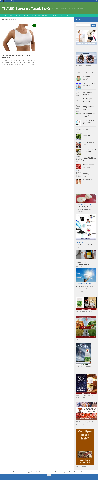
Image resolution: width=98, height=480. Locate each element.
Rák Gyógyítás (17, 15)
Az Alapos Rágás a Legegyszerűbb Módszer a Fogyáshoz (88, 78)
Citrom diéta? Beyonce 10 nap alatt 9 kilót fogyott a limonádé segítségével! (89, 115)
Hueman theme (18, 476)
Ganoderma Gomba (6, 15)
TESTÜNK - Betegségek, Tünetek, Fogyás (26, 8)
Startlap (1, 0)
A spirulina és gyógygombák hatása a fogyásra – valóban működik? (88, 108)
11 (34, 25)
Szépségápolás (35, 15)
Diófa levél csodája (86, 135)
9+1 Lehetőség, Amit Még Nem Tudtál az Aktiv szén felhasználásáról (89, 122)
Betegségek (78, 204)
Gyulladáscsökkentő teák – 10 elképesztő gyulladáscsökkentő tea (89, 159)
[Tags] (92, 72)
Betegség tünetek (8, 0)
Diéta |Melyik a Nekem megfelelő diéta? (22, 0)
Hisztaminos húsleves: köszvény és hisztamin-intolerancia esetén (87, 92)
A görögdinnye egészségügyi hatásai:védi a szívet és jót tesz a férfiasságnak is (89, 166)
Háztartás (88, 204)
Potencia (44, 15)
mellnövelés (5, 53)
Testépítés (34, 0)
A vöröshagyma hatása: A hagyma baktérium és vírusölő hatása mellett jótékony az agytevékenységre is (84, 208)
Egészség (62, 15)
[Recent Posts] (79, 72)
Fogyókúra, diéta (53, 15)
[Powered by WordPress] (7, 476)
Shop (67, 15)
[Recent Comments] (85, 72)
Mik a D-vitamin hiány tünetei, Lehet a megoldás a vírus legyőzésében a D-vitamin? (84, 288)
